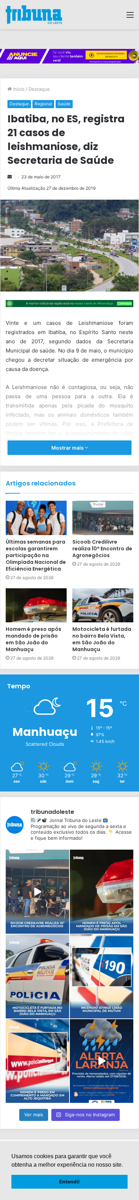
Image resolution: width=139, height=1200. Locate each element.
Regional (43, 103)
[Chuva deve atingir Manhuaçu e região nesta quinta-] (101, 1061)
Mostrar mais (68, 448)
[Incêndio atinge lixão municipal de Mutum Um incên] (101, 976)
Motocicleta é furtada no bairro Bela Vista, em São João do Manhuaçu (101, 639)
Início (18, 89)
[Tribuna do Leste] (33, 14)
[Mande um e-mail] (9, 176)
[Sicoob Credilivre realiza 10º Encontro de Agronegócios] (102, 518)
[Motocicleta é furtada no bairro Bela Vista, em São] (37, 976)
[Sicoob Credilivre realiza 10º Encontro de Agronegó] (37, 892)
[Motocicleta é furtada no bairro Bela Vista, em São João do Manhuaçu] (102, 605)
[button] (125, 1165)
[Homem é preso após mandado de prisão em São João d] (101, 892)
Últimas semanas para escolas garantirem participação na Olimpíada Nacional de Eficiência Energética (36, 555)
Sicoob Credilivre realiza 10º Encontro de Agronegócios (102, 548)
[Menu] (130, 17)
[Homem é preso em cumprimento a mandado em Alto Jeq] (37, 1061)
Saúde (64, 103)
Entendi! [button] (69, 1181)
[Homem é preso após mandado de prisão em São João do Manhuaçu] (36, 605)
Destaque (39, 89)
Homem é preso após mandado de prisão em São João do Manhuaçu (33, 639)
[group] (69, 56)
